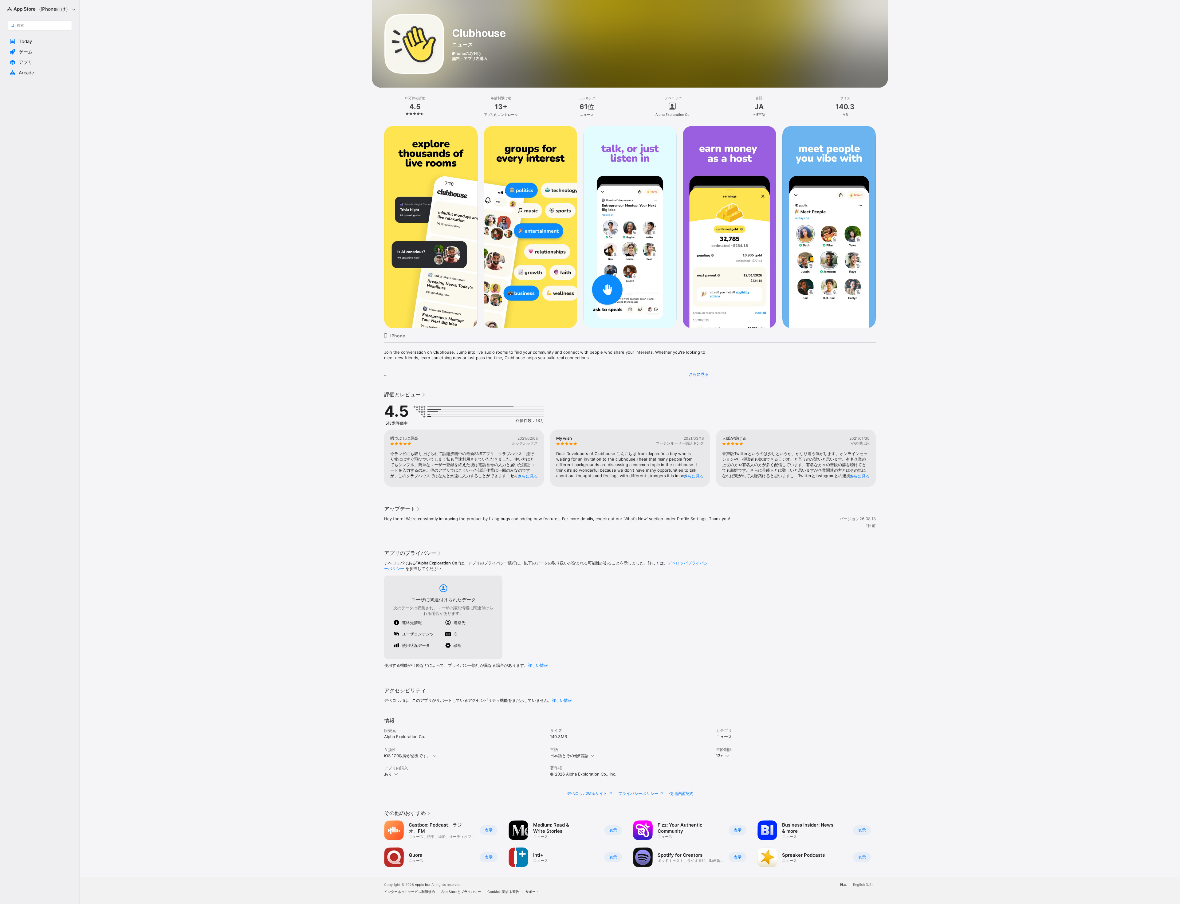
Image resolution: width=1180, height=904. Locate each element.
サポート (532, 892)
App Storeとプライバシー (461, 892)
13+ (719, 755)
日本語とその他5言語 (569, 755)
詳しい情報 (538, 665)
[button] (40, 41)
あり (388, 774)
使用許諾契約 (681, 793)
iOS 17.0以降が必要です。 (407, 755)
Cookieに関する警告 (503, 892)
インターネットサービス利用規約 (409, 892)
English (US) (863, 884)
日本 (843, 884)
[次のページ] (882, 227)
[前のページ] (378, 227)
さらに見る (699, 374)
